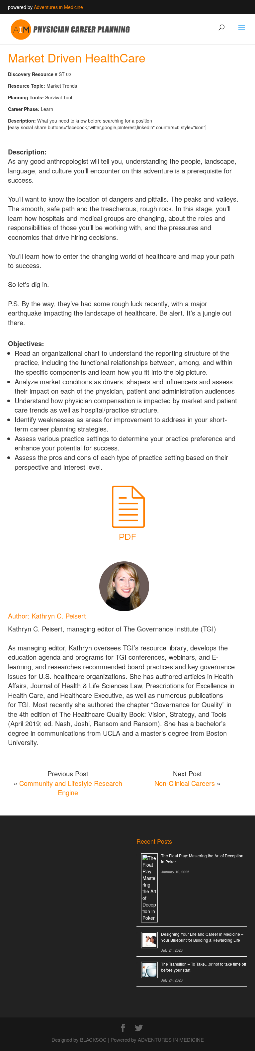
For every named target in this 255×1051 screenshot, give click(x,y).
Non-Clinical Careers (184, 783)
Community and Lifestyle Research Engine (70, 788)
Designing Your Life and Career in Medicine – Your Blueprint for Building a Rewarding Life (202, 937)
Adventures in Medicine (58, 7)
